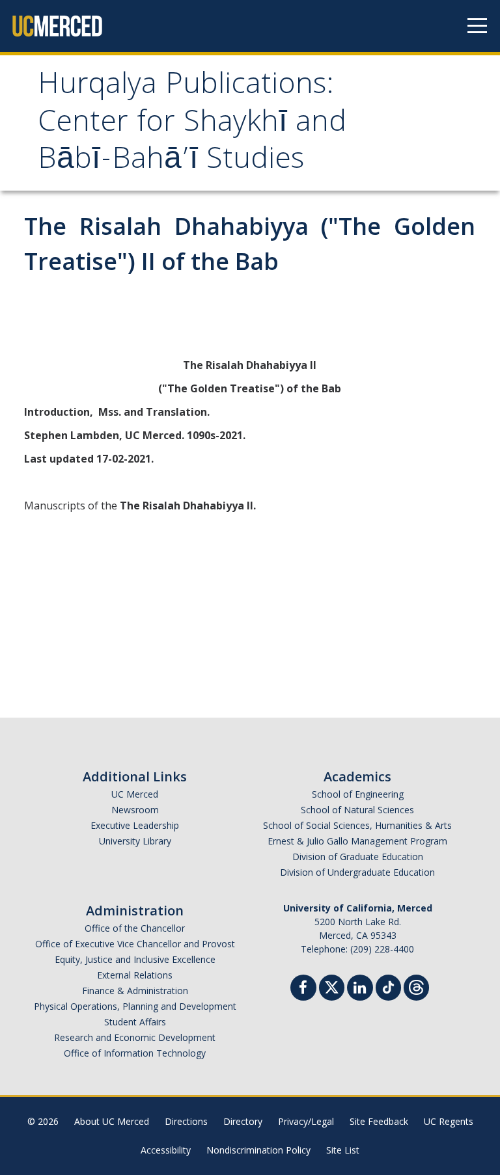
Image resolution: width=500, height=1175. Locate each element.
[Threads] (416, 986)
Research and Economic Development (134, 1037)
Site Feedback (379, 1121)
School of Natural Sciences (357, 810)
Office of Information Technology (135, 1053)
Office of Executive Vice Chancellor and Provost (135, 944)
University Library (135, 841)
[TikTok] (388, 986)
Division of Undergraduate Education (357, 872)
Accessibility (166, 1150)
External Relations (135, 975)
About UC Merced (111, 1121)
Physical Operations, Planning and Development (135, 1006)
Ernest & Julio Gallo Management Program (357, 841)
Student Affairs (135, 1022)
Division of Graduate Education (357, 856)
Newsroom (135, 810)
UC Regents (448, 1121)
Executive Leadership (134, 825)
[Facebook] (303, 989)
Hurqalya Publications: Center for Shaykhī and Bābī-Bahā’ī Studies (192, 124)
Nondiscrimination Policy (258, 1150)
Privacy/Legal (306, 1121)
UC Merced (134, 794)
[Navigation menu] (477, 26)
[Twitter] (331, 986)
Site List (342, 1150)
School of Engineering (358, 794)
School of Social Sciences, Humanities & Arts (357, 825)
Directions (186, 1121)
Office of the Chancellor (135, 928)
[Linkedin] (360, 989)
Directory (242, 1121)
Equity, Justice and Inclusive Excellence (135, 959)
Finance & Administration (135, 990)
